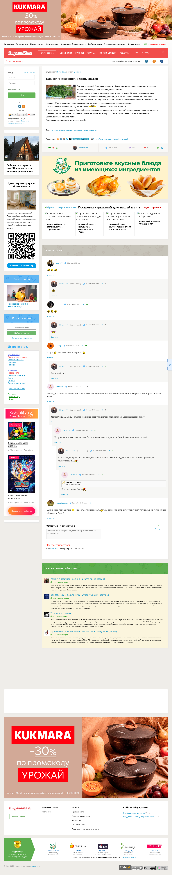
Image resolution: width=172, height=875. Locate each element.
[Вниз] (169, 368)
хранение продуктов (74, 130)
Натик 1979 (61, 72)
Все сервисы (134, 44)
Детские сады (14, 396)
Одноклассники (23, 106)
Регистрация (29, 72)
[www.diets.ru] (77, 849)
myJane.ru (103, 851)
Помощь (11, 364)
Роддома (12, 394)
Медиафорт (34, 866)
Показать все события (21, 511)
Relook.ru (154, 851)
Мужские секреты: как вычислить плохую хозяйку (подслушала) (84, 631)
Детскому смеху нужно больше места (21, 185)
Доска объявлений (16, 388)
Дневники (66, 53)
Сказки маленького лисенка (18, 444)
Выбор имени (95, 44)
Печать (96, 139)
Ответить (50, 275)
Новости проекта (16, 359)
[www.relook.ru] (154, 849)
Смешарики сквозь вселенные (18, 497)
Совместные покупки (157, 44)
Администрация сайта (81, 816)
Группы (79, 53)
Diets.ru (78, 851)
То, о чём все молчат (61, 613)
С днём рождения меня (134, 813)
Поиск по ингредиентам (22, 338)
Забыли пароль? (14, 89)
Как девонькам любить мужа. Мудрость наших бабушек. (80, 594)
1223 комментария (60, 582)
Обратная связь (78, 824)
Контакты (46, 812)
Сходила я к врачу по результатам (139, 816)
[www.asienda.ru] (128, 849)
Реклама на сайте (50, 807)
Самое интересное (16, 375)
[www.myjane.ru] (103, 849)
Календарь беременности (73, 44)
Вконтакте (19, 106)
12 (162, 148)
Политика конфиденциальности (85, 829)
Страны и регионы (16, 383)
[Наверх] (169, 360)
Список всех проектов (128, 857)
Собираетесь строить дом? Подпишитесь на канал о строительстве (20, 168)
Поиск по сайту (20, 346)
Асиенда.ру (128, 851)
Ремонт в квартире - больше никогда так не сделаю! (78, 578)
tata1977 (59, 263)
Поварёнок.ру (53, 851)
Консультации (107, 53)
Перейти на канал (19, 265)
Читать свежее (47, 53)
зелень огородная (90, 130)
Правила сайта (78, 812)
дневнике (77, 72)
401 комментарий (60, 616)
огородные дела (58, 130)
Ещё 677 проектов (152, 207)
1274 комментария (60, 634)
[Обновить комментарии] (169, 364)
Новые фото (13, 373)
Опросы (11, 380)
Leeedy (58, 345)
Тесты (10, 378)
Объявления (22, 44)
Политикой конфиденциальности (18, 122)
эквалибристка (62, 503)
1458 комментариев (61, 598)
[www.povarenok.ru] (53, 849)
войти (53, 548)
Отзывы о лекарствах (114, 44)
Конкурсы (9, 44)
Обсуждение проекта (17, 357)
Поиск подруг (37, 44)
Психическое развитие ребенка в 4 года (17, 305)
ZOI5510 (59, 304)
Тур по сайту (13, 354)
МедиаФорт (17, 851)
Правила (12, 362)
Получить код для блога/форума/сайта (114, 139)
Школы (11, 399)
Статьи (91, 53)
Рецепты (124, 53)
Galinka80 (59, 386)
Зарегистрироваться (58, 545)
